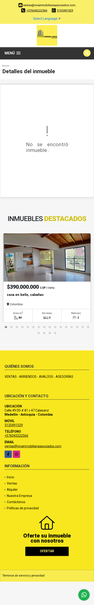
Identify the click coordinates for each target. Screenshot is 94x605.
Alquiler (12, 489)
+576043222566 (36, 10)
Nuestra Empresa (19, 496)
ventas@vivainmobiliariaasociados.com (33, 446)
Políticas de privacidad (23, 508)
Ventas (12, 483)
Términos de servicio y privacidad (23, 575)
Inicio (5, 65)
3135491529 (65, 10)
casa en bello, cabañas (25, 295)
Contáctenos (16, 502)
